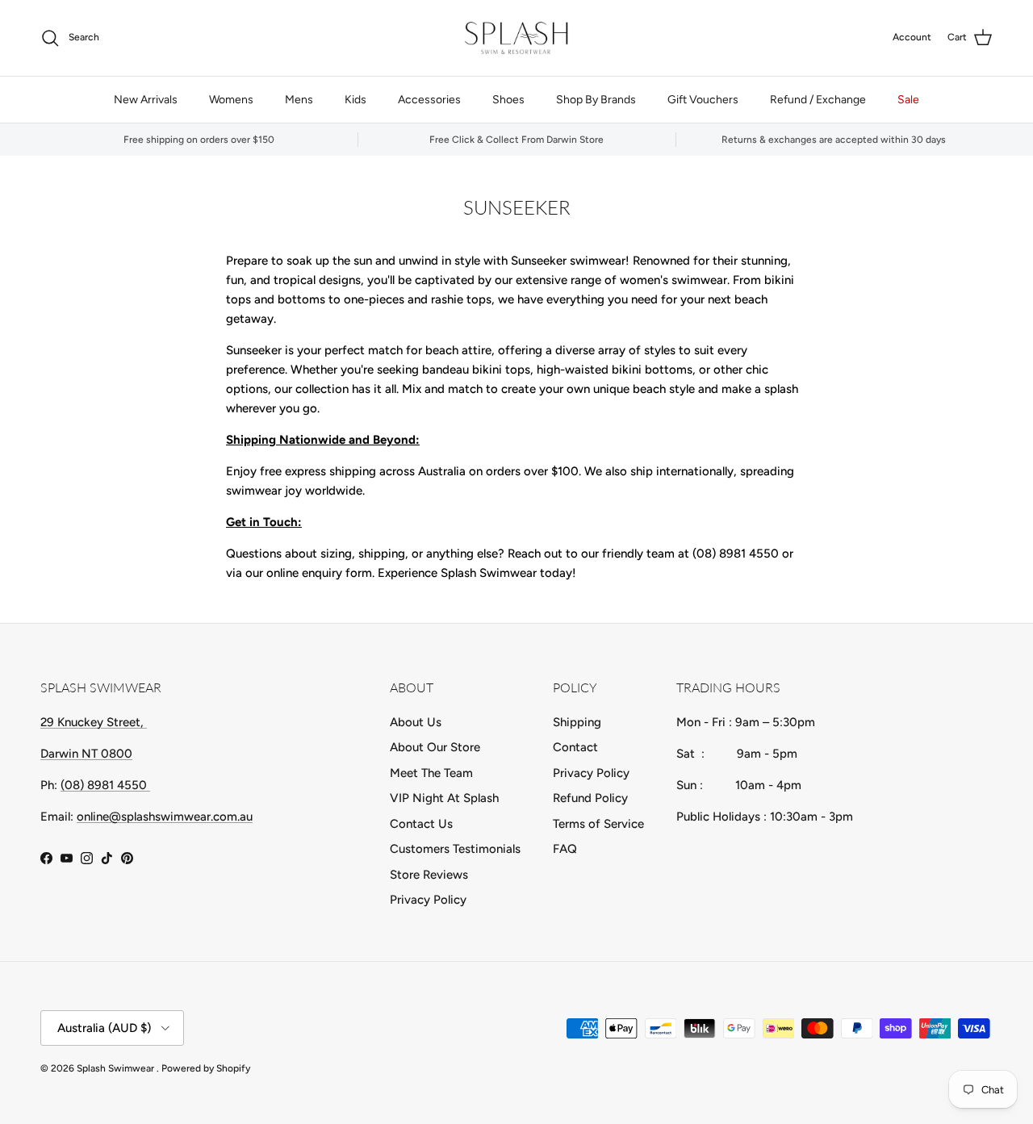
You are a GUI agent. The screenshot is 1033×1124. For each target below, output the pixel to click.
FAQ (565, 849)
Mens (299, 100)
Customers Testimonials (455, 849)
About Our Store (435, 747)
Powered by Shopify (205, 1068)
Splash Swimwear (117, 1068)
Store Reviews (429, 874)
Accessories (429, 100)
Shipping (577, 722)
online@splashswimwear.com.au (165, 816)
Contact (575, 747)
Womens (231, 100)
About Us (415, 722)
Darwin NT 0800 (86, 753)
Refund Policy (590, 798)
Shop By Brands (596, 100)
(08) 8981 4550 (105, 785)
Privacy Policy (428, 899)
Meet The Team (431, 773)
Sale (908, 100)
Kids (355, 100)
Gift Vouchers (702, 100)
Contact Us (421, 824)
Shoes (508, 100)
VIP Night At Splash (444, 798)
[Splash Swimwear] (516, 38)
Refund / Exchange (818, 100)
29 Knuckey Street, (93, 722)
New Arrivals (146, 100)
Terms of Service (598, 824)
